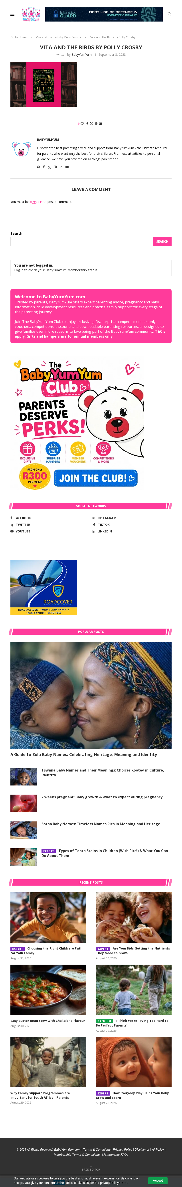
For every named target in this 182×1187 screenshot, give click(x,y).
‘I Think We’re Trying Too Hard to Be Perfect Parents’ (132, 1023)
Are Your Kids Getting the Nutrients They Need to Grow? (133, 950)
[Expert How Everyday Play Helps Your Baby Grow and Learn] (134, 1062)
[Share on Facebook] (87, 123)
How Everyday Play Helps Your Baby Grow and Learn (132, 1095)
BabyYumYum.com (67, 1149)
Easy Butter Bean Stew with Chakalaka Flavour (47, 1021)
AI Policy (158, 1149)
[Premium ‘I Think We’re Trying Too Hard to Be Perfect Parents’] (134, 990)
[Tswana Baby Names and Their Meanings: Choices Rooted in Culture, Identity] (23, 776)
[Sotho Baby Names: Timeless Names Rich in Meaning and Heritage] (23, 830)
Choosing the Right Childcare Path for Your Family (46, 950)
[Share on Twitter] (91, 123)
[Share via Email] (100, 123)
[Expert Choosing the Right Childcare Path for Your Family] (48, 917)
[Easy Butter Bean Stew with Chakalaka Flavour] (48, 990)
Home (23, 37)
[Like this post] (82, 123)
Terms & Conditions (97, 1149)
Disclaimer (142, 1149)
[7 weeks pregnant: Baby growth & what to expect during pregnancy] (23, 803)
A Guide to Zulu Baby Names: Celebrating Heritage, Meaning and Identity (83, 754)
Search (16, 233)
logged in (36, 202)
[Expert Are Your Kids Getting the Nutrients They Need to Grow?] (134, 917)
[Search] (169, 14)
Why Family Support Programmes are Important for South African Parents (40, 1095)
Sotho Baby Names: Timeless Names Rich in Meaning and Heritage (101, 823)
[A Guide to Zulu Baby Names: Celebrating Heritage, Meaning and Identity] (91, 695)
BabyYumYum (81, 54)
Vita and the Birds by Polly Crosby (58, 37)
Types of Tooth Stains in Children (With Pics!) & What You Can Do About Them (105, 853)
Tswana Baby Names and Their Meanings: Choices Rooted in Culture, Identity (103, 772)
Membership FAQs (115, 1154)
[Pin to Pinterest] (96, 123)
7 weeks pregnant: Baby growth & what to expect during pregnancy (102, 797)
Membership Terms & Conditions (77, 1154)
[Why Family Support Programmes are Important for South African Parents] (48, 1062)
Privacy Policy (122, 1149)
